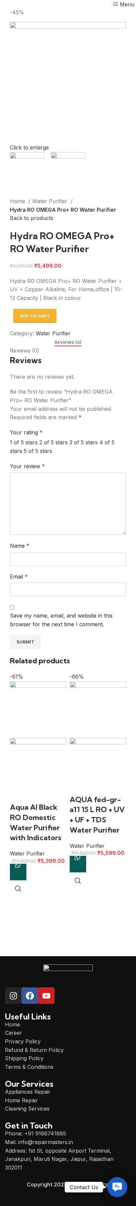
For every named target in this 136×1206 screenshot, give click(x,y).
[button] (117, 1187)
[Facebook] (29, 995)
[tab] (68, 343)
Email (19, 576)
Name (19, 545)
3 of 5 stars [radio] (83, 442)
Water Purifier (50, 201)
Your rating (26, 432)
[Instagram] (13, 995)
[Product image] (38, 769)
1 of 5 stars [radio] (24, 442)
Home (18, 201)
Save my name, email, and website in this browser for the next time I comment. (61, 620)
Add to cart (35, 315)
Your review (27, 466)
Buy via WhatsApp (18, 872)
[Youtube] (46, 995)
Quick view (18, 888)
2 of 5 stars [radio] (53, 442)
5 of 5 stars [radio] (38, 451)
